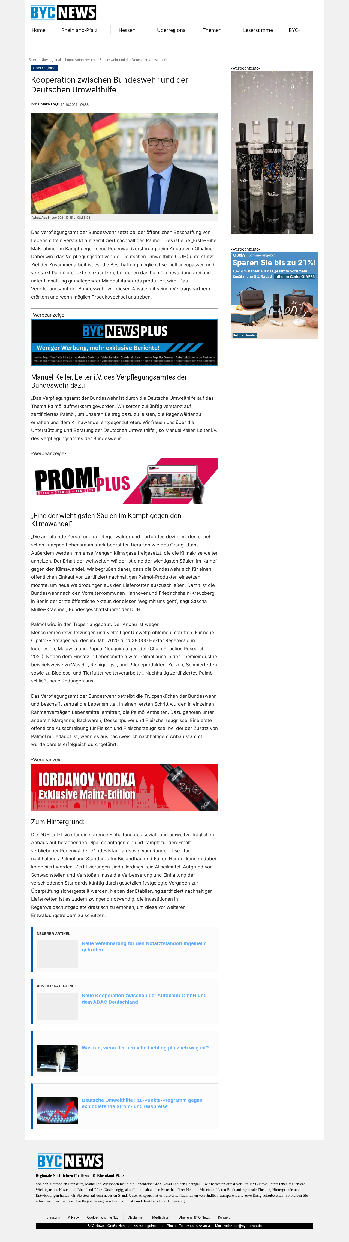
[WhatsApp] (86, 43)
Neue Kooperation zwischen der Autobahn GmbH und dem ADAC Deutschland (144, 999)
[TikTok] (73, 43)
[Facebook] (32, 43)
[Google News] (114, 43)
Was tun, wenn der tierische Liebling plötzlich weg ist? (145, 1048)
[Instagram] (45, 43)
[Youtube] (100, 43)
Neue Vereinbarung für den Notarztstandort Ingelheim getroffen (144, 946)
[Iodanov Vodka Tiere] (272, 233)
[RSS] (59, 43)
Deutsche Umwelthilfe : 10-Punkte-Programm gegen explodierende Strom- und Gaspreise (142, 1103)
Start (32, 59)
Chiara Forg (48, 103)
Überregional (51, 59)
